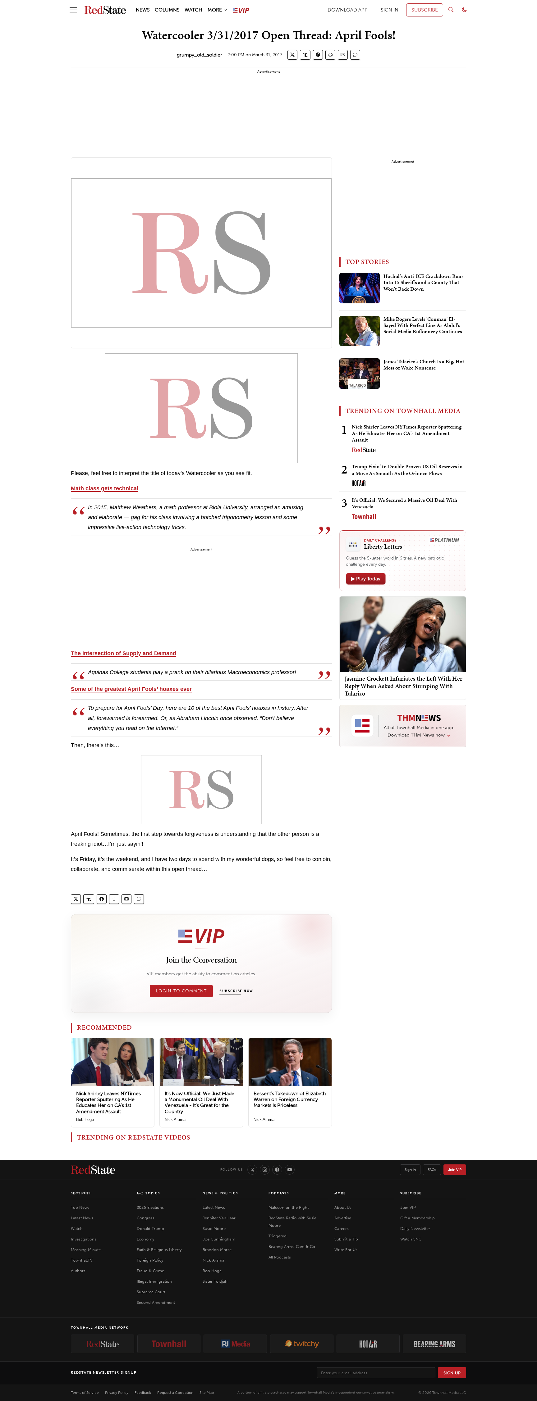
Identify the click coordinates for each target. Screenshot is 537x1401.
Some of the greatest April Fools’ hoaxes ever (131, 689)
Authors (78, 1270)
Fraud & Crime (150, 1270)
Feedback (143, 1392)
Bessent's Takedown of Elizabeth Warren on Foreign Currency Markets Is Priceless (290, 1099)
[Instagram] (265, 1170)
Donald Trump (150, 1228)
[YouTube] (290, 1170)
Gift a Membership (417, 1218)
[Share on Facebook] (318, 55)
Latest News (82, 1218)
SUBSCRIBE (424, 10)
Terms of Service (85, 1392)
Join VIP (454, 1170)
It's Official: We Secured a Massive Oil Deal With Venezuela (404, 503)
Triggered (277, 1236)
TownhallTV (82, 1260)
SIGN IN (389, 10)
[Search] (451, 9)
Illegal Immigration (154, 1281)
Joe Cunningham (219, 1239)
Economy (145, 1239)
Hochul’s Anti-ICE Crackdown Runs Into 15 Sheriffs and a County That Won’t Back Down (423, 282)
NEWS (143, 10)
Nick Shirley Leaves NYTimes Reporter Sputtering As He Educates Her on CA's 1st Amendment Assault (108, 1102)
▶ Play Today (365, 579)
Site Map (207, 1392)
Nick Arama (175, 1119)
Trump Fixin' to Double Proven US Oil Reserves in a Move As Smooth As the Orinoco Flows (407, 470)
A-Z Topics (148, 1193)
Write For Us (345, 1249)
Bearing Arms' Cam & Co (291, 1246)
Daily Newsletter (415, 1228)
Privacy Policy (116, 1392)
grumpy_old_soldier (199, 55)
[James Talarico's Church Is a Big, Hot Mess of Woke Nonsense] (359, 373)
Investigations (83, 1239)
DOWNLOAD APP (348, 10)
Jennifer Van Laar (219, 1218)
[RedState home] (93, 1169)
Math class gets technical (104, 488)
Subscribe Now (236, 991)
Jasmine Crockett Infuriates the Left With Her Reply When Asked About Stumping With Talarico (403, 685)
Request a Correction (175, 1392)
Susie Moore (214, 1228)
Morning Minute (86, 1249)
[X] (252, 1170)
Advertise (342, 1218)
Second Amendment (156, 1302)
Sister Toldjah (215, 1281)
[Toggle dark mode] (464, 9)
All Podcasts (279, 1257)
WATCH (193, 10)
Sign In (410, 1170)
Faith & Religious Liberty (159, 1249)
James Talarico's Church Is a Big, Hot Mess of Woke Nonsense (423, 364)
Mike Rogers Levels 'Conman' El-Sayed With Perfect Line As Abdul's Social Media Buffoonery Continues (422, 325)
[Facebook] (277, 1170)
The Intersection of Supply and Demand (123, 653)
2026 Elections (150, 1207)
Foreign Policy (150, 1260)
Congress (145, 1218)
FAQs (432, 1170)
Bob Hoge (85, 1119)
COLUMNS (167, 10)
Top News (80, 1207)
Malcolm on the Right (288, 1207)
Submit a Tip (346, 1239)
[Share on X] (292, 55)
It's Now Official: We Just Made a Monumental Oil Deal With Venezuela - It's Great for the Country (199, 1102)
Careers (341, 1228)
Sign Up (452, 1373)
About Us (342, 1207)
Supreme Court (151, 1292)
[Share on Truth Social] (305, 55)
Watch (77, 1228)
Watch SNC (410, 1239)
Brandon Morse (217, 1249)
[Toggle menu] (73, 10)
